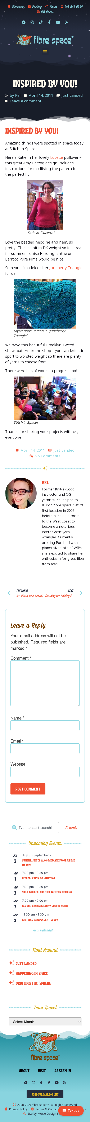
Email (17, 741)
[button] (45, 51)
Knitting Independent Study (40, 919)
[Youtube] (58, 22)
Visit (42, 1070)
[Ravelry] (23, 22)
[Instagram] (32, 22)
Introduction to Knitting (38, 878)
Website (17, 764)
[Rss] (66, 22)
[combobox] (34, 827)
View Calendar (43, 930)
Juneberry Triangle (65, 267)
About (24, 1070)
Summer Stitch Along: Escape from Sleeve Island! (48, 863)
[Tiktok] (41, 22)
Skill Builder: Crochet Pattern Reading (47, 891)
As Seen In (62, 1070)
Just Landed (72, 95)
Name (17, 718)
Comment (21, 658)
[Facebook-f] (49, 22)
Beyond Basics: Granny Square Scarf (45, 905)
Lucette (56, 157)
